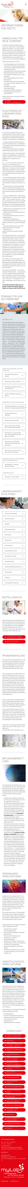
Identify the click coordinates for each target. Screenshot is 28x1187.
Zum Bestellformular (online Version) (15, 637)
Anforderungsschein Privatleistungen (14, 1128)
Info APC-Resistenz (14, 1105)
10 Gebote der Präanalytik (12, 1110)
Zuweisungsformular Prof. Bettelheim (14, 1040)
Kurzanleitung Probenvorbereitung (13, 1054)
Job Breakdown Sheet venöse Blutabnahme (13, 1059)
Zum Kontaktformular (14, 102)
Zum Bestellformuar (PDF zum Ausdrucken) (13, 642)
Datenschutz (14, 1181)
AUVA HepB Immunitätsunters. (14, 1073)
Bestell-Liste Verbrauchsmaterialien (15, 1050)
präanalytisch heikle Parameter (14, 1063)
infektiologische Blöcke (13, 1068)
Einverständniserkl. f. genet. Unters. (15, 1045)
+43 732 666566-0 (8, 1158)
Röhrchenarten (13, 1077)
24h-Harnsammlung (14, 1086)
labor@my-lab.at (18, 730)
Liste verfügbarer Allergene (14, 1096)
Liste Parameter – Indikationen (14, 1119)
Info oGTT (11, 1114)
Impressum (4, 1181)
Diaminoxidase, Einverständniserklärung (14, 1124)
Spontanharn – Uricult (13, 1082)
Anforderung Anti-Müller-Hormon (14, 1100)
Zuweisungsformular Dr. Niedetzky (14, 1036)
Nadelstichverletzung (14, 1091)
